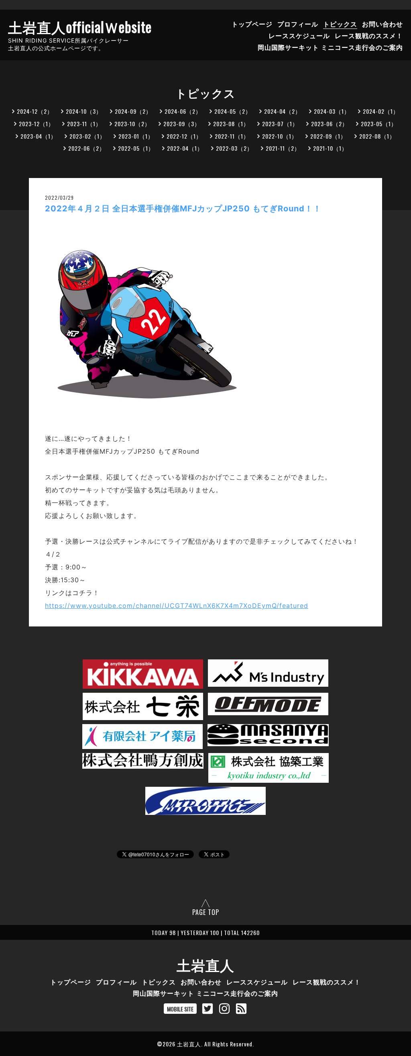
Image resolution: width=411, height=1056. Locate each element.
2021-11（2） (283, 148)
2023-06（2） (329, 123)
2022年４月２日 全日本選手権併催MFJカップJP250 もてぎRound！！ (183, 208)
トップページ (252, 24)
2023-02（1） (87, 136)
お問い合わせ (382, 24)
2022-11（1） (232, 136)
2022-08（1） (377, 136)
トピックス (340, 24)
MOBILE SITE (180, 1009)
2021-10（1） (330, 148)
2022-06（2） (86, 148)
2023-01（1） (136, 136)
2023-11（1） (84, 123)
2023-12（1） (36, 123)
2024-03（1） (332, 111)
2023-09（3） (181, 123)
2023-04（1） (38, 136)
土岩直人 (205, 964)
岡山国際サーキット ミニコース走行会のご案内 (330, 47)
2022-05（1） (136, 148)
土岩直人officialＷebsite (80, 26)
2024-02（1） (381, 111)
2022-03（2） (234, 148)
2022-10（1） (279, 136)
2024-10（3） (84, 111)
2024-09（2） (133, 111)
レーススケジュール (299, 35)
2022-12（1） (184, 136)
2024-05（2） (232, 111)
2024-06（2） (183, 111)
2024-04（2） (282, 111)
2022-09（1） (328, 136)
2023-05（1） (379, 123)
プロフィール (297, 24)
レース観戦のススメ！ (369, 35)
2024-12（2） (35, 111)
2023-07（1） (280, 123)
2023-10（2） (132, 123)
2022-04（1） (185, 148)
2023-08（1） (231, 123)
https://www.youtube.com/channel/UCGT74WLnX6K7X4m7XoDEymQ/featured (176, 606)
